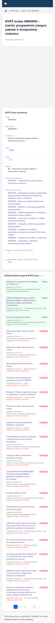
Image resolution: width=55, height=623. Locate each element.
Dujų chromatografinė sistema (18, 317)
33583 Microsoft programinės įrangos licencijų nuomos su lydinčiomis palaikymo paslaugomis (21, 573)
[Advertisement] (27, 77)
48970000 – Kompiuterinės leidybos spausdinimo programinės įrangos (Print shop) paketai (26, 232)
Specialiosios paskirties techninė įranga (19, 365)
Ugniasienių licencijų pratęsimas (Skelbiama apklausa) (19, 423)
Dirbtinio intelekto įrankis (16, 493)
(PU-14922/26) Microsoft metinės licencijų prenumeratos (19, 541)
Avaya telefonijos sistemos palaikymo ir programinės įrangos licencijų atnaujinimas (21, 439)
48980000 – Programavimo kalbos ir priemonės (27, 238)
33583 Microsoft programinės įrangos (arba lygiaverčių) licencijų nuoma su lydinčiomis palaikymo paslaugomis (21, 525)
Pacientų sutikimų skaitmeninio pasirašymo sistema (18, 456)
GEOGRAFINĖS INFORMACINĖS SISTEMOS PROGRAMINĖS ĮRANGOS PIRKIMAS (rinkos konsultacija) (20, 475)
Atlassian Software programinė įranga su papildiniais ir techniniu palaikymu (21, 393)
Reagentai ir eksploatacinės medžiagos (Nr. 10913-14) (22, 283)
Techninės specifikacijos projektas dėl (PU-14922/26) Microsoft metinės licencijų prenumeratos (21, 556)
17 (34, 607)
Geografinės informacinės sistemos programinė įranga (20, 508)
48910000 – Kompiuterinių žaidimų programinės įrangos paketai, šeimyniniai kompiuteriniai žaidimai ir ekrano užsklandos (27, 195)
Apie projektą (27, 619)
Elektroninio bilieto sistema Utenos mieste (20, 332)
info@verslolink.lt (12, 619)
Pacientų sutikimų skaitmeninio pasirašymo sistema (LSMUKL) (18, 379)
